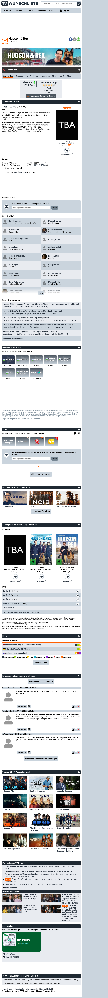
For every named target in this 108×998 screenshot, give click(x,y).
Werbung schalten (29, 979)
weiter (54, 208)
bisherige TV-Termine (41, 474)
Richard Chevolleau (17, 256)
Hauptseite (19, 989)
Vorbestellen (67, 154)
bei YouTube (9, 954)
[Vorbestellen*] (67, 150)
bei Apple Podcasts (12, 957)
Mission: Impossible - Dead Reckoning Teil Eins (68, 850)
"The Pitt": (33, 884)
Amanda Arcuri (15, 247)
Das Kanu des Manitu (39, 849)
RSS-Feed (31, 983)
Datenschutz (43, 979)
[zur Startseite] (20, 2)
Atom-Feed (42, 983)
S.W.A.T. (7, 810)
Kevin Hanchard (55, 230)
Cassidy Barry (54, 239)
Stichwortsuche (32, 989)
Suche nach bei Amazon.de (21, 612)
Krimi (49, 989)
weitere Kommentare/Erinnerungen (41, 759)
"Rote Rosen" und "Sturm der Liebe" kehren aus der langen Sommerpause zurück (38, 871)
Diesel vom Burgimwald (18, 238)
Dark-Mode (53, 983)
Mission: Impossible (12, 849)
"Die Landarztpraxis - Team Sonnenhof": (42, 867)
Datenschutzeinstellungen (61, 979)
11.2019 (34, 165)
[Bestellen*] (41, 576)
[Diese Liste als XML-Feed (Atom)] (79, 433)
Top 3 (61, 76)
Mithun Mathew (54, 273)
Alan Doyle (13, 265)
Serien (43, 989)
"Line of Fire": (41, 880)
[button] (71, 39)
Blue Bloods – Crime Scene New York (41, 829)
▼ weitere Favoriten (41, 511)
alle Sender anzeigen (8, 441)
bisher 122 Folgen (9, 106)
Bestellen (41, 581)
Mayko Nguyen (54, 221)
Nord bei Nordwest (38, 810)
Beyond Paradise (64, 828)
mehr (41, 293)
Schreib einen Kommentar (41, 681)
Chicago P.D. (9, 791)
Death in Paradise (37, 791)
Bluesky (15, 983)
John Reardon (15, 221)
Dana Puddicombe (16, 282)
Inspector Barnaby (64, 791)
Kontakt (16, 979)
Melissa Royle (54, 282)
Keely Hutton (53, 265)
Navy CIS (34, 506)
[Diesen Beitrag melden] (29, 706)
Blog (76, 979)
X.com (23, 983)
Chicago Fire (9, 828)
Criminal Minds (63, 810)
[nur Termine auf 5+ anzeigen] (51, 441)
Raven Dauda (53, 256)
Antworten (22, 706)
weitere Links (41, 662)
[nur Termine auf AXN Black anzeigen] (22, 441)
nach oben (8, 989)
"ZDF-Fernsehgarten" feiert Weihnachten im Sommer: (40, 875)
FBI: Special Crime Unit (66, 506)
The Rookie (8, 506)
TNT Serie (43, 165)
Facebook (7, 983)
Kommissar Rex (19, 172)
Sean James (14, 273)
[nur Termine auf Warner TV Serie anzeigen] (37, 441)
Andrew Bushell (54, 247)
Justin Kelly (14, 230)
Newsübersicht (10, 888)
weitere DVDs (9, 608)
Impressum (7, 979)
